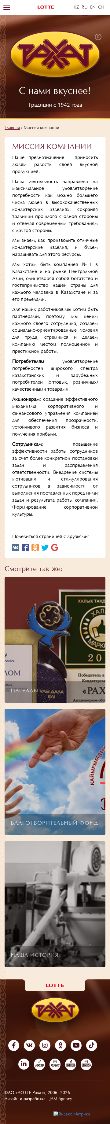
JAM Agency (61, 1099)
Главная (12, 128)
